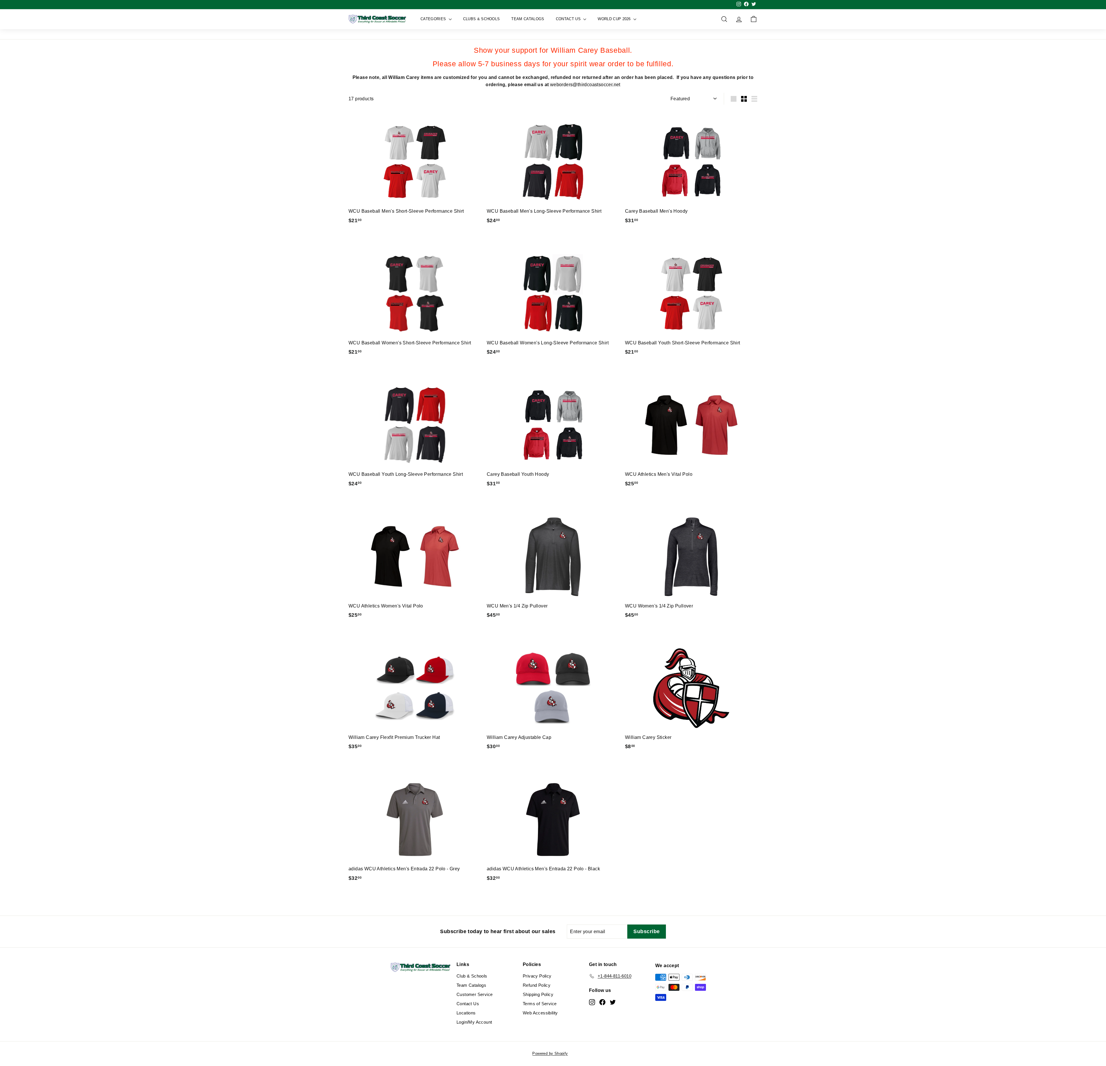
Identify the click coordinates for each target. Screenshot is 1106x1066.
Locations (466, 1012)
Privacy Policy (537, 975)
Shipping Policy (538, 994)
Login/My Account (474, 1022)
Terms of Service (539, 1003)
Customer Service (475, 994)
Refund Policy (536, 985)
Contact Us (569, 19)
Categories (434, 19)
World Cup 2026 (615, 19)
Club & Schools (472, 975)
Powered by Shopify (550, 1053)
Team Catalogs (527, 19)
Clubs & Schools (481, 19)
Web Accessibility (540, 1012)
